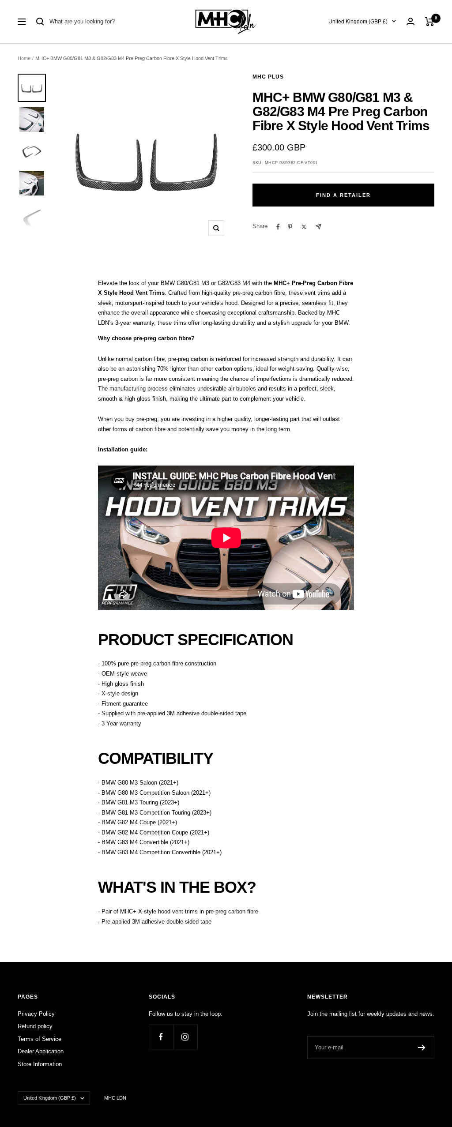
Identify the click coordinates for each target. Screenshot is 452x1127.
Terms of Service (39, 1039)
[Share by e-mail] (318, 226)
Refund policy (35, 1026)
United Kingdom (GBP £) (358, 22)
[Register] (422, 1047)
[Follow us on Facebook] (161, 1037)
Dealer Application (41, 1051)
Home (24, 58)
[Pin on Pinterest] (290, 227)
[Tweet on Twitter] (304, 227)
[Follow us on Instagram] (185, 1037)
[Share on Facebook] (278, 227)
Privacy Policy (36, 1014)
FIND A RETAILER (343, 195)
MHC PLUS (268, 77)
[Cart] (429, 21)
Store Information (40, 1064)
